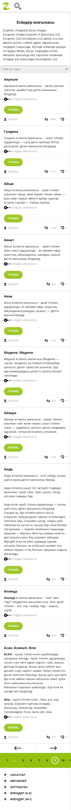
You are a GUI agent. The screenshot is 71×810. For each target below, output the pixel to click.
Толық (13, 109)
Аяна (8, 296)
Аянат (9, 240)
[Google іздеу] (18, 6)
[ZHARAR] (6, 6)
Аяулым (11, 79)
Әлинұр (10, 591)
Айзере (10, 413)
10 (62, 760)
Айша (9, 183)
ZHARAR (13, 119)
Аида (8, 469)
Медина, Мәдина (18, 352)
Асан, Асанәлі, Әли (20, 647)
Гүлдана (11, 131)
